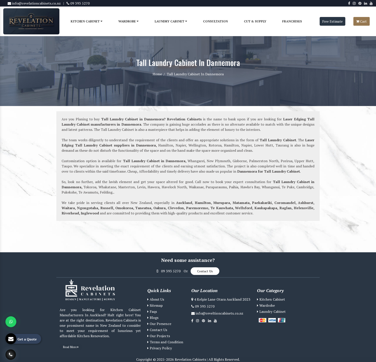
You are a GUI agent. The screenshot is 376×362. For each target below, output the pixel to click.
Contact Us (205, 271)
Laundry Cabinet (170, 21)
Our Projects (159, 335)
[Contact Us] (10, 352)
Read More (70, 347)
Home (157, 74)
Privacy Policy (160, 348)
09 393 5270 (79, 3)
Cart (363, 21)
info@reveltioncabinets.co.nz (219, 313)
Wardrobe (127, 21)
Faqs (153, 311)
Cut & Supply (255, 21)
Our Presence (160, 323)
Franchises (292, 21)
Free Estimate (332, 21)
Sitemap (156, 305)
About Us (156, 299)
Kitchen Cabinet (86, 21)
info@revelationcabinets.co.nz (36, 3)
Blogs (153, 317)
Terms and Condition (166, 342)
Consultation (215, 21)
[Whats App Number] (10, 321)
